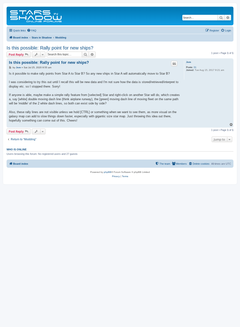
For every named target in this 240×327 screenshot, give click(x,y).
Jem (188, 62)
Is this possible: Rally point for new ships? (50, 47)
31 (195, 67)
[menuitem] (31, 30)
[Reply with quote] (174, 63)
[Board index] (36, 16)
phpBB (107, 172)
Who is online (16, 149)
